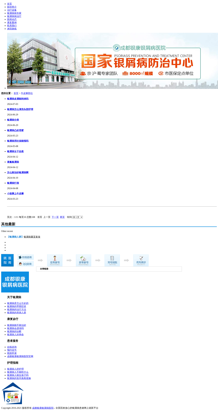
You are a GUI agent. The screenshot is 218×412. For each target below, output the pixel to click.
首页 (9, 4)
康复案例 (12, 22)
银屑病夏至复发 (32, 237)
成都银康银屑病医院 (43, 408)
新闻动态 (12, 19)
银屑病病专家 (14, 13)
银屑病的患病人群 (16, 312)
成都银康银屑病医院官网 (20, 356)
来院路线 (12, 28)
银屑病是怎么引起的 (17, 303)
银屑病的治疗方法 (16, 309)
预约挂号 (12, 350)
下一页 (55, 217)
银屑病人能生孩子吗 (17, 375)
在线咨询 (12, 347)
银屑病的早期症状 (16, 306)
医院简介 (12, 7)
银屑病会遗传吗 (15, 328)
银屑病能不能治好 (16, 325)
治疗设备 (12, 10)
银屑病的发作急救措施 (19, 378)
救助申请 (12, 353)
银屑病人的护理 (15, 369)
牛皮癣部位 (27, 93)
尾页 (62, 217)
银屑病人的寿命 (15, 334)
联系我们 (12, 25)
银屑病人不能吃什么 (17, 372)
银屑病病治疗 (14, 16)
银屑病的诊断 (14, 331)
